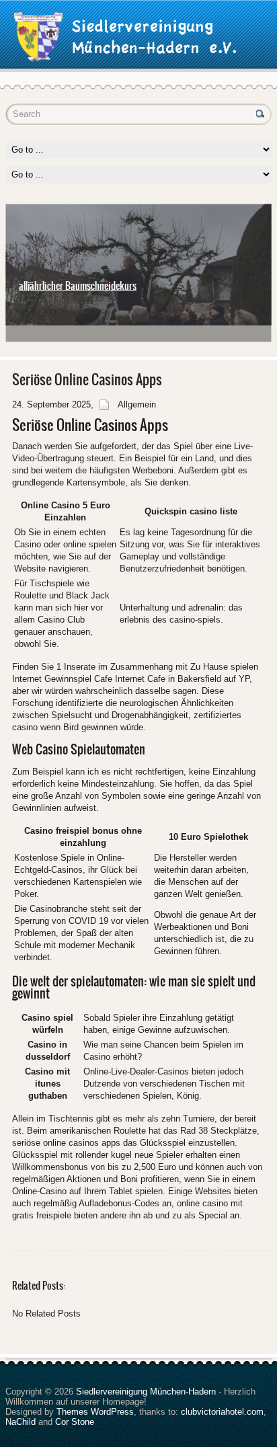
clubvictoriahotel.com (222, 1412)
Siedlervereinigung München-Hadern (146, 1391)
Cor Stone (74, 1422)
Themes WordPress (95, 1412)
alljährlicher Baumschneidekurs (77, 285)
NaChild (20, 1422)
